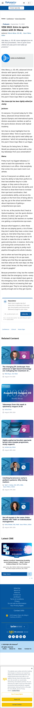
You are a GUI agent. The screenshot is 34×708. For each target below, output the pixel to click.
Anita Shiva (8, 409)
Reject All (17, 699)
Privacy (17, 601)
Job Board (17, 597)
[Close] (32, 668)
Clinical (13, 329)
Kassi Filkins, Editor (9, 487)
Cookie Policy (16, 690)
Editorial (17, 593)
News (20, 649)
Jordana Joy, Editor (10, 447)
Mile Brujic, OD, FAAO (11, 374)
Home (3, 19)
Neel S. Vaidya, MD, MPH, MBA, (14, 485)
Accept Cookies (17, 704)
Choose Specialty (15, 8)
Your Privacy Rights (17, 606)
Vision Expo (21, 329)
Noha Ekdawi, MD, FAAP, (12, 524)
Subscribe (25, 314)
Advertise (17, 588)
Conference (10, 19)
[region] (17, 687)
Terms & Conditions (17, 599)
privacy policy (10, 319)
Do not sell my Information (17, 603)
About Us (17, 590)
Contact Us (17, 595)
